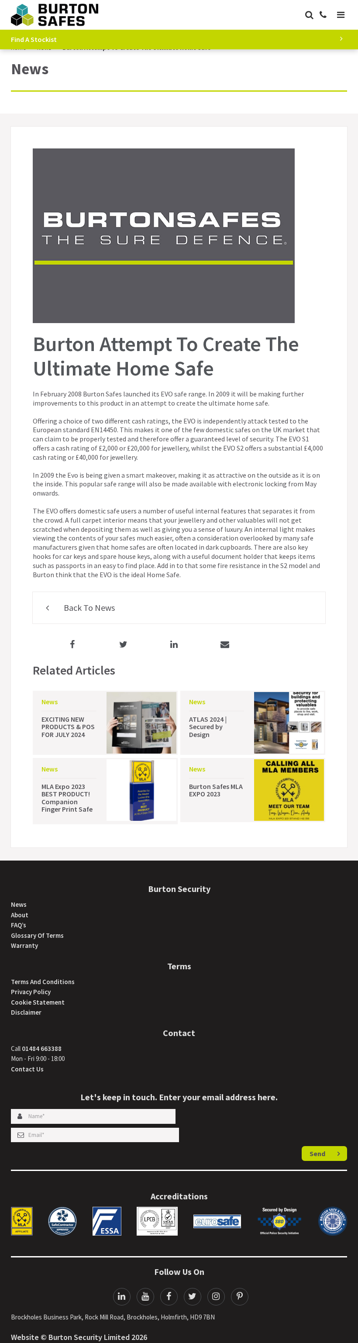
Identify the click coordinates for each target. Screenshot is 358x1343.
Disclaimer (26, 1012)
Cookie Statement (38, 1002)
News (19, 904)
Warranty (24, 945)
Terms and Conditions (43, 982)
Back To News (88, 607)
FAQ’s (18, 925)
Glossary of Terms (37, 935)
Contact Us (27, 1069)
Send (317, 1153)
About (19, 915)
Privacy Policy (31, 992)
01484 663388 (42, 1048)
